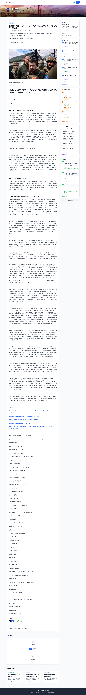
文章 (42, 17)
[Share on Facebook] (12, 621)
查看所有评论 (64, 196)
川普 (72, 128)
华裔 (65, 143)
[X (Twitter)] (64, 35)
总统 (71, 138)
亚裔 (65, 146)
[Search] (71, 2)
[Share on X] (10, 621)
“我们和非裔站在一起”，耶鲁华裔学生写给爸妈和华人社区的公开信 (71, 102)
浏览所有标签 (64, 154)
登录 (74, 2)
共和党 (65, 150)
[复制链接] (21, 621)
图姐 (65, 133)
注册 (78, 2)
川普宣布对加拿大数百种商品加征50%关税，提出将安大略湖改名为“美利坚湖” (71, 43)
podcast (71, 146)
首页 (39, 17)
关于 (46, 17)
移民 (72, 141)
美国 (65, 131)
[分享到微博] (15, 621)
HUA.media (34, 692)
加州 (70, 143)
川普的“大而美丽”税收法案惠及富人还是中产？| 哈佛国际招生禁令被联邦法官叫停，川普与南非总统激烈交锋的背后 (71, 168)
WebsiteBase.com (51, 692)
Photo (65, 128)
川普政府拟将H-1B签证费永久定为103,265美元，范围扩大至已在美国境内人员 (71, 77)
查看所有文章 (64, 84)
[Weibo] (68, 35)
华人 (71, 133)
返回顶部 (71, 200)
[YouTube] (66, 35)
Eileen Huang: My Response (68, 111)
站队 (26, 628)
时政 (22, 628)
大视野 (15, 628)
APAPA (65, 141)
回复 (66, 169)
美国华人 (65, 148)
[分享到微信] (18, 621)
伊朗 (65, 138)
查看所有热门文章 (65, 121)
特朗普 (71, 131)
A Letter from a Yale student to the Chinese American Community (71, 92)
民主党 (72, 148)
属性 (19, 628)
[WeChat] (70, 35)
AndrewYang (73, 150)
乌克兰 (10, 628)
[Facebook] (62, 35)
